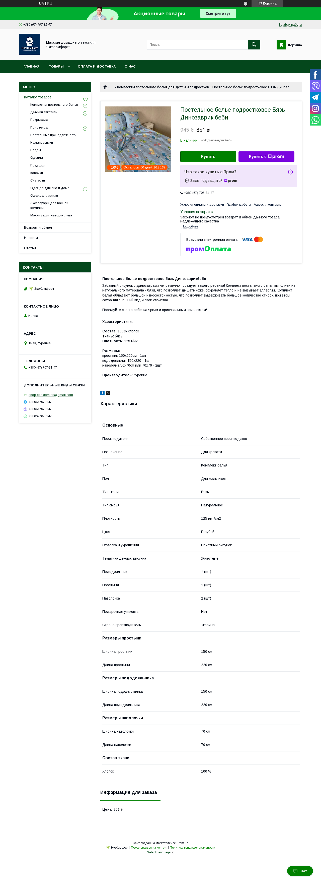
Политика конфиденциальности (192, 847)
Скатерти (37, 180)
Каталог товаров (37, 97)
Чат (304, 871)
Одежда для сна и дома (49, 188)
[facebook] (102, 393)
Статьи (30, 248)
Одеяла (36, 157)
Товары (56, 66)
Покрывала (39, 120)
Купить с (258, 156)
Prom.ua (182, 843)
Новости (31, 238)
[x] (108, 393)
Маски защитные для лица (51, 215)
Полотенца (39, 127)
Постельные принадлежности (53, 135)
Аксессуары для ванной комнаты (49, 205)
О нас (130, 66)
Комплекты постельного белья (54, 104)
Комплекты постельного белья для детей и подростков (163, 87)
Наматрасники (41, 142)
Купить (208, 156)
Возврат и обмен (38, 227)
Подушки (37, 165)
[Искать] (254, 44)
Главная (32, 66)
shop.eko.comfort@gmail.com (51, 395)
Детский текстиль (43, 112)
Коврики (36, 173)
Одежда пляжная (44, 195)
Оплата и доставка (97, 66)
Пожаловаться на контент (149, 847)
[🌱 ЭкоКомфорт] (29, 53)
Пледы (35, 150)
